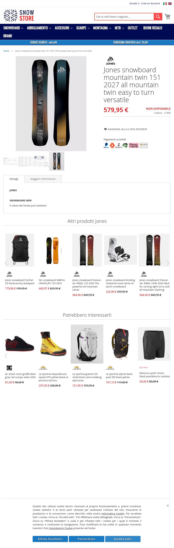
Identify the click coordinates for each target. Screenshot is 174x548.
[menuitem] (12, 28)
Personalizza (86, 539)
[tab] (13, 179)
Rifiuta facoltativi (50, 539)
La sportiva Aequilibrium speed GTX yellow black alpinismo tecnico (54, 377)
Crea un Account (150, 3)
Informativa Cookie (112, 513)
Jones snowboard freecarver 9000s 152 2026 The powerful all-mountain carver (87, 284)
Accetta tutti (123, 539)
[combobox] (128, 16)
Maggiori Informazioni (43, 178)
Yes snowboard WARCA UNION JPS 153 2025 (52, 281)
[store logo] (18, 15)
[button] (11, 161)
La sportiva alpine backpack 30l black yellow (119, 375)
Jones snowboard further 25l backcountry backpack (19, 281)
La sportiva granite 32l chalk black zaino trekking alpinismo (87, 377)
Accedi (133, 3)
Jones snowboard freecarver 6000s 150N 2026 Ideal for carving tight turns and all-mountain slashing (155, 284)
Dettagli (14, 178)
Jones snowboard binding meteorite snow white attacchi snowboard (120, 283)
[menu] (87, 32)
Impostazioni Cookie (61, 528)
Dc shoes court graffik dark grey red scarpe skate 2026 (20, 375)
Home (6, 50)
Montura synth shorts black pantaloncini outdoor (155, 374)
